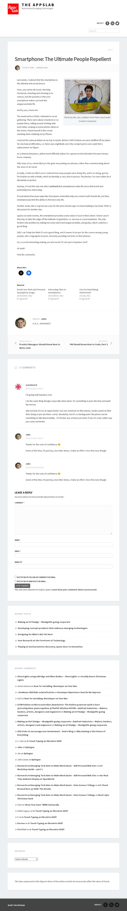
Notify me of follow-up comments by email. (36, 577)
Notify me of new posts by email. (31, 581)
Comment (19, 503)
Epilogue (29, 747)
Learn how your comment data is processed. (74, 589)
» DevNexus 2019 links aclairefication (35, 692)
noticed (54, 186)
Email (18, 551)
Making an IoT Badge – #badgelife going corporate (44, 622)
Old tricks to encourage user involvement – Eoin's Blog (45, 731)
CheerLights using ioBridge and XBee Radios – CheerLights (47, 676)
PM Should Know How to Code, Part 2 (89, 343)
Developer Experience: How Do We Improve (79, 692)
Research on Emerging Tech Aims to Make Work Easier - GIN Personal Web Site (56, 765)
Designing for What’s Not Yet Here (35, 634)
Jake (32, 68)
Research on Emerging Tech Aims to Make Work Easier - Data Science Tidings (56, 785)
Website (18, 562)
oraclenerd (31, 385)
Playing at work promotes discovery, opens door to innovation (50, 646)
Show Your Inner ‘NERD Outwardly (42, 804)
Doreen (21, 823)
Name (17, 540)
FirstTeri (21, 829)
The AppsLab (38, 4)
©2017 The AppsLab (16, 905)
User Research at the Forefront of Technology (41, 640)
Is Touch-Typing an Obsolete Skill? (44, 741)
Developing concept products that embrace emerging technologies (53, 628)
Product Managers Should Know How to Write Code (39, 344)
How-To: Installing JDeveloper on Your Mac (55, 686)
